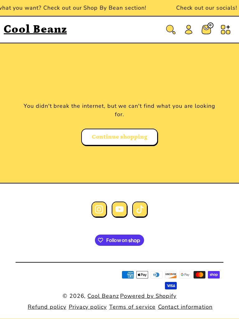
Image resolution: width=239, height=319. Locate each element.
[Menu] (225, 29)
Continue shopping (119, 137)
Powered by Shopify (148, 296)
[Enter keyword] (171, 29)
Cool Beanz (103, 296)
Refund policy (47, 307)
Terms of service (132, 307)
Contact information (185, 307)
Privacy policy (88, 307)
